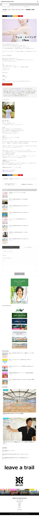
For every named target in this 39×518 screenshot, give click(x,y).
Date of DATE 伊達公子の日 (6, 305)
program (11, 178)
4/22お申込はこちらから (7, 84)
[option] (5, 492)
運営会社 (19, 505)
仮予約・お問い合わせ (19, 501)
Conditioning (5, 4)
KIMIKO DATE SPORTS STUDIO (7, 1)
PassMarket (16, 88)
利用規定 (19, 504)
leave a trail (19, 507)
